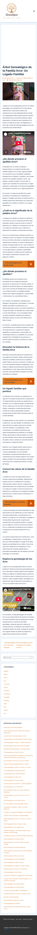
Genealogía (6, 690)
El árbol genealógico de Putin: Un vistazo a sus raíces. (17, 767)
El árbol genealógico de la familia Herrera (14, 887)
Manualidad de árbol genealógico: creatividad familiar (17, 749)
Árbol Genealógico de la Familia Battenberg (14, 847)
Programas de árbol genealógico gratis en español (16, 764)
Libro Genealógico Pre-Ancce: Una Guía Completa (16, 760)
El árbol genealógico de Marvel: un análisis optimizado (17, 742)
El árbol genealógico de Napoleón (12, 903)
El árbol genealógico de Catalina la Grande (14, 770)
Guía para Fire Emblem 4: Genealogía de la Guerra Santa (18, 875)
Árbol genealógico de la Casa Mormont (13, 786)
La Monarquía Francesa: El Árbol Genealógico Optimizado (18, 835)
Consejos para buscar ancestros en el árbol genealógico (18, 783)
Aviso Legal (18, 919)
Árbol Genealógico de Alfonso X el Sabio (14, 856)
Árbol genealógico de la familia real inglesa (14, 773)
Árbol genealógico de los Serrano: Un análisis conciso (17, 893)
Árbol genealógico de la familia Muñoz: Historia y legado (18, 739)
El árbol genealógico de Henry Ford (12, 777)
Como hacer (7, 684)
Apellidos (6, 671)
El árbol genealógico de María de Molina (14, 862)
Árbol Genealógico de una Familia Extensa (14, 800)
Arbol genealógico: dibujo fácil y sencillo (14, 900)
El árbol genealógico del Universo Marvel (14, 839)
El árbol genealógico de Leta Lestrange (13, 780)
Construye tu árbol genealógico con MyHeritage (15, 890)
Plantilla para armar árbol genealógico (13, 727)
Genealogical (7, 694)
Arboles (19, 80)
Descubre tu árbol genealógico (11, 897)
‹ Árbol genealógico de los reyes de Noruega (10, 645)
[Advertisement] (18, 45)
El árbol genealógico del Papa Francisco (14, 752)
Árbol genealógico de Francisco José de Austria (15, 869)
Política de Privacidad (8, 919)
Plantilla (6, 710)
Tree (5, 713)
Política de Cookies (27, 919)
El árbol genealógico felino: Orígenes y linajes (15, 824)
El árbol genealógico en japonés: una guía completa (16, 865)
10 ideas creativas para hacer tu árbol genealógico (16, 815)
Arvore (5, 677)
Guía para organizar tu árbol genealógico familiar (16, 803)
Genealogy (6, 700)
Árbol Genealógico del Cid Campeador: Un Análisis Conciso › (24, 645)
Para (5, 707)
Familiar (6, 687)
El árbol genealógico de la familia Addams (14, 884)
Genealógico (7, 697)
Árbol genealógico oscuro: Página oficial (14, 827)
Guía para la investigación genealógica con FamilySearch (18, 812)
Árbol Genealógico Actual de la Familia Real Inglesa (17, 745)
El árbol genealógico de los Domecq (13, 872)
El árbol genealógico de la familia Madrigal (14, 859)
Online (5, 703)
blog (5, 681)
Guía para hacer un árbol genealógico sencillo (15, 736)
